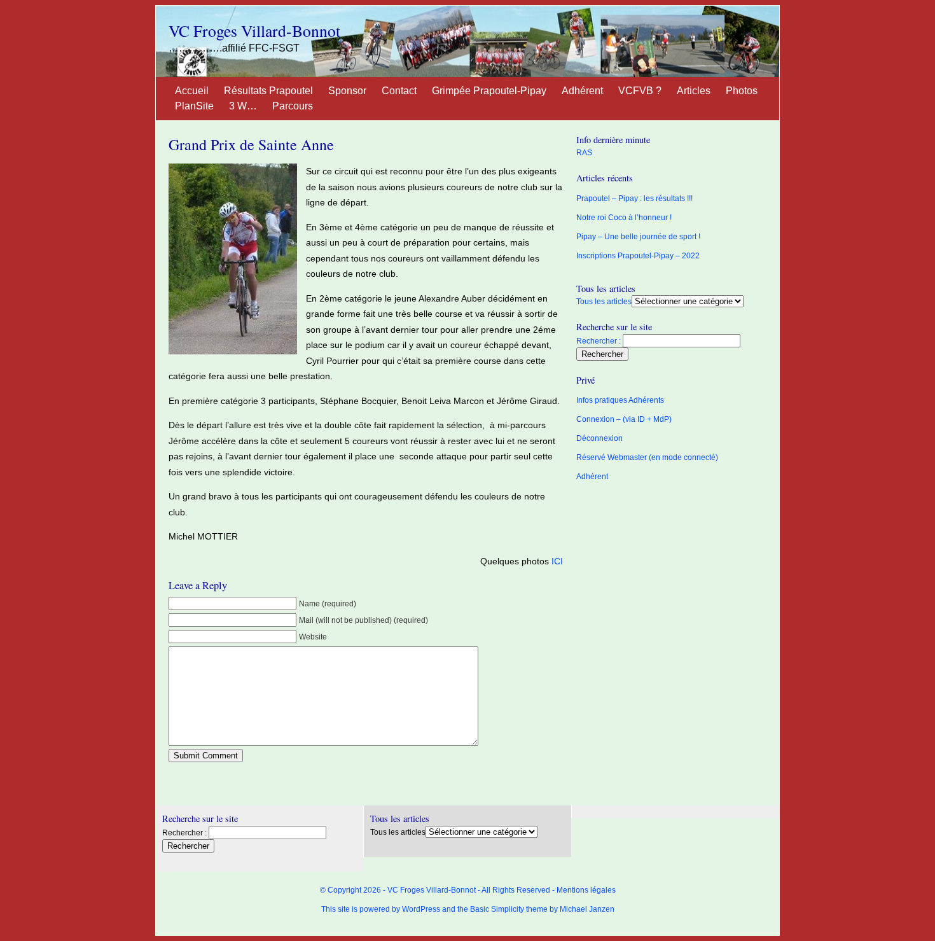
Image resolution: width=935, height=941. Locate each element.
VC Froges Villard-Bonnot (254, 30)
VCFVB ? (639, 90)
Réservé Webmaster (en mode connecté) (647, 457)
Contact (399, 90)
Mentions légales (586, 890)
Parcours (292, 106)
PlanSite (194, 106)
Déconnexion (599, 438)
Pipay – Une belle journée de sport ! (638, 236)
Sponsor (347, 90)
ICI (557, 561)
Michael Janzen (587, 909)
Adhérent (582, 90)
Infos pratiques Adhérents (620, 400)
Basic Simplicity (497, 909)
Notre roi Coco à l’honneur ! (624, 217)
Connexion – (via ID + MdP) (624, 419)
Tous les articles (604, 301)
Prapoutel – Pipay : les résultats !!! (634, 198)
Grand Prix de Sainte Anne (251, 144)
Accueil (192, 90)
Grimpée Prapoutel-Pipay (489, 90)
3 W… (243, 106)
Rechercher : (598, 341)
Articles (693, 90)
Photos (742, 90)
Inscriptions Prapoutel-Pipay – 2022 (638, 255)
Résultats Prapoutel (268, 90)
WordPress (421, 909)
